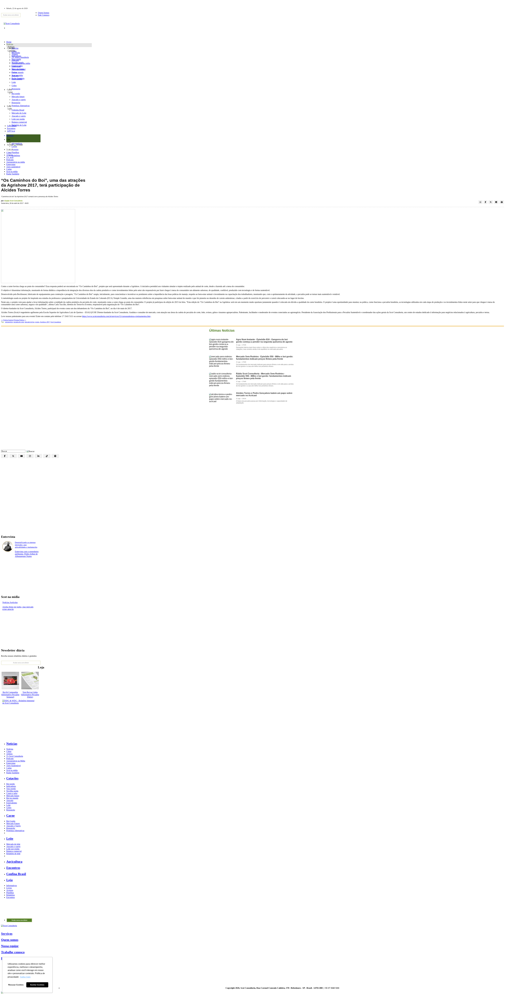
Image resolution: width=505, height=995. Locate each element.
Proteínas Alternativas (15, 830)
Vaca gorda (16, 59)
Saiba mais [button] (25, 977)
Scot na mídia (12, 171)
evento (37, 322)
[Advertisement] (252, 428)
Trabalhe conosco (13, 952)
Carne (10, 92)
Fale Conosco (43, 15)
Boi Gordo (10, 821)
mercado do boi (29, 322)
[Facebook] (4, 456)
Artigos (9, 155)
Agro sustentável (13, 167)
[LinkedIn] (38, 456)
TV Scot (9, 157)
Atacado (15, 76)
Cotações (11, 50)
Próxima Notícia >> (20, 320)
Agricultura (11, 126)
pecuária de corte (19, 322)
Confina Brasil (16, 874)
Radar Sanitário (12, 174)
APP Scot (11, 131)
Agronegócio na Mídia (15, 761)
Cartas (9, 169)
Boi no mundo (18, 72)
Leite (14, 82)
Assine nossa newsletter (11, 15)
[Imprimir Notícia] (501, 202)
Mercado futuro (18, 69)
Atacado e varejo (13, 846)
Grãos (14, 85)
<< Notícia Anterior (7, 320)
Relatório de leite (13, 853)
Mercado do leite (13, 844)
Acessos (9, 890)
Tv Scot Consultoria (14, 756)
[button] (30, 451)
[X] (13, 456)
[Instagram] (30, 456)
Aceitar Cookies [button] (37, 985)
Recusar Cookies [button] (16, 985)
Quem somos (9, 939)
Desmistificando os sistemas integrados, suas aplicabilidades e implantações (26, 544)
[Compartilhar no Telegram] (496, 202)
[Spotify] (55, 456)
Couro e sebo (17, 66)
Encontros (11, 128)
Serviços (6, 933)
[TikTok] (46, 456)
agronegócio (9, 322)
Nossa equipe (10, 946)
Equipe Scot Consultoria (13, 201)
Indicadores (16, 56)
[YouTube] (21, 456)
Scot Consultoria (55, 322)
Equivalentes (17, 79)
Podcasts (10, 160)
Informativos (11, 885)
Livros (9, 888)
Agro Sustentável (13, 765)
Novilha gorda (18, 62)
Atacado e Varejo (13, 826)
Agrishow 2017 (45, 322)
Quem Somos (43, 13)
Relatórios (10, 895)
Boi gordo (16, 53)
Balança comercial (14, 851)
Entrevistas (10, 164)
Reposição (16, 89)
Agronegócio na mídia (15, 162)
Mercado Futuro (13, 823)
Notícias (11, 46)
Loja (9, 142)
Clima (8, 152)
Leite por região (12, 849)
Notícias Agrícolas (10, 602)
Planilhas (10, 893)
